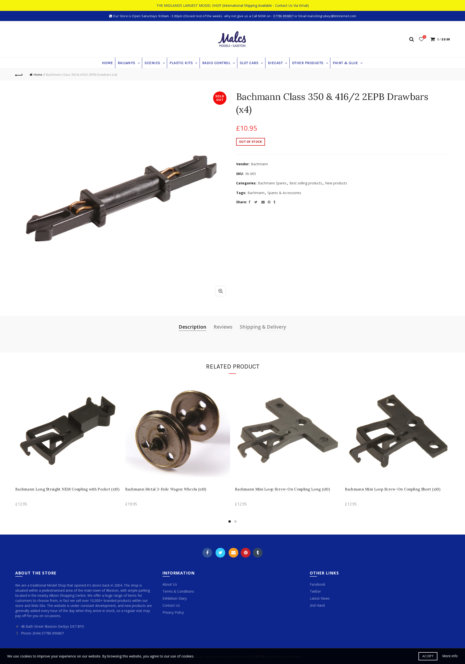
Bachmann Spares (272, 183)
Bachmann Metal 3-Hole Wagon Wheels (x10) (165, 489)
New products (336, 183)
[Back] (19, 74)
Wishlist (424, 37)
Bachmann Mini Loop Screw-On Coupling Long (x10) (282, 489)
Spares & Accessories (284, 192)
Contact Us (171, 605)
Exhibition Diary (175, 598)
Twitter (220, 553)
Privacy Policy (173, 612)
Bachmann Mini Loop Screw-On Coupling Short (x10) (392, 489)
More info (450, 656)
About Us (170, 584)
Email (233, 553)
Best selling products (305, 183)
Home (38, 74)
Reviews (223, 327)
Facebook (207, 553)
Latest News (320, 598)
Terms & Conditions (178, 591)
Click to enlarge (220, 291)
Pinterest (245, 553)
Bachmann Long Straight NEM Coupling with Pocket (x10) (67, 489)
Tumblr (258, 553)
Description (192, 327)
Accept (428, 656)
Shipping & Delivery (263, 327)
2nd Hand (317, 605)
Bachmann (259, 164)
